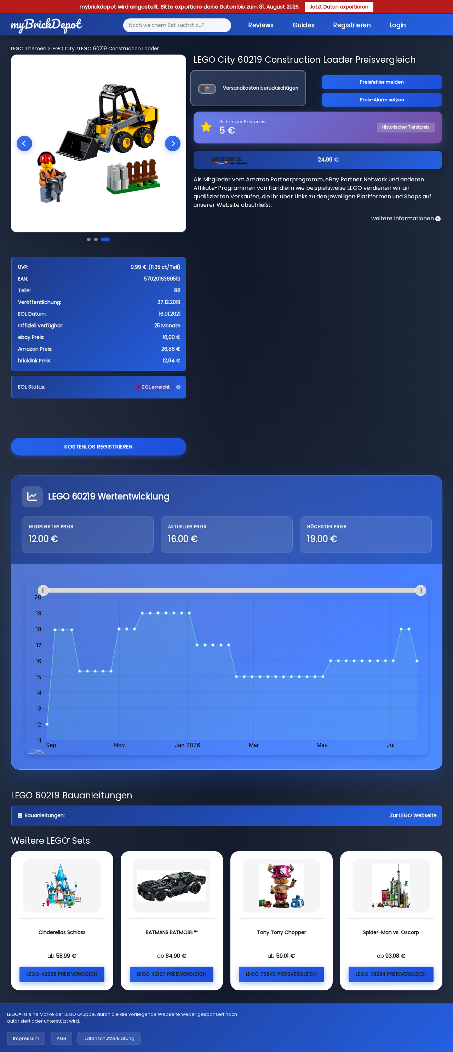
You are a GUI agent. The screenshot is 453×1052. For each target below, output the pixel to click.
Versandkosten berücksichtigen (260, 88)
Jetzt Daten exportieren (339, 6)
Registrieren (352, 25)
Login (398, 25)
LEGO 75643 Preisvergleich (281, 974)
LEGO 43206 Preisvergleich (62, 974)
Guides (304, 25)
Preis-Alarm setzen (382, 99)
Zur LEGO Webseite (413, 815)
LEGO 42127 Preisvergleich (172, 974)
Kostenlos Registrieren (98, 446)
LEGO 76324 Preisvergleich (391, 974)
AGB (61, 1038)
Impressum (26, 1038)
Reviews (261, 25)
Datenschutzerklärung (109, 1038)
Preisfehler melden (382, 82)
